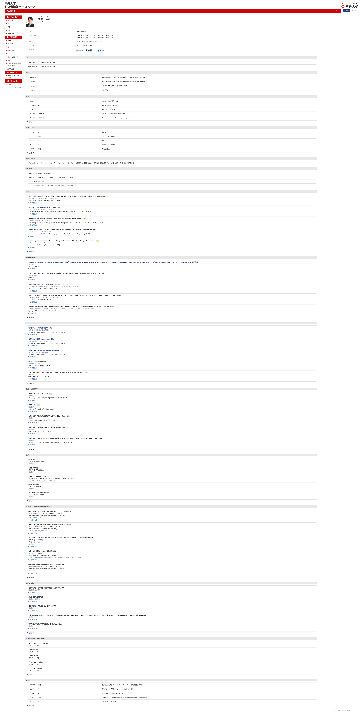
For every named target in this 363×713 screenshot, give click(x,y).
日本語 (346, 10)
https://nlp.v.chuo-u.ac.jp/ (84, 45)
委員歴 (9, 84)
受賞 (8, 60)
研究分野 (10, 44)
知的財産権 (10, 69)
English (353, 10)
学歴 (8, 27)
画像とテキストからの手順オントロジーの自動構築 (43, 350)
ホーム (338, 10)
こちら (96, 41)
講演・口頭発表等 (12, 57)
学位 (8, 23)
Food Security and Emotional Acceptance (42, 207)
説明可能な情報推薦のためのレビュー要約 (41, 339)
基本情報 (10, 20)
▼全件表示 (30, 122)
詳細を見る (33, 203)
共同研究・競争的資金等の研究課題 (14, 64)
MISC (8, 54)
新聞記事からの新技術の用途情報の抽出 (40, 328)
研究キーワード (12, 40)
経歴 (8, 30)
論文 (8, 47)
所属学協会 (10, 33)
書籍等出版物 (11, 50)
